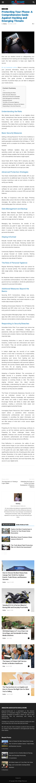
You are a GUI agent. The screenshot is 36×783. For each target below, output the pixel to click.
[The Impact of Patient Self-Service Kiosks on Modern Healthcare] (18, 656)
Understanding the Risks (9, 92)
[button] (3, 2)
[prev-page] (3, 553)
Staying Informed (7, 100)
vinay (4, 666)
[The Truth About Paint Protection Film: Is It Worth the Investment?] (6, 547)
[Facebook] (3, 27)
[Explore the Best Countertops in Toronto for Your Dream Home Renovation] (6, 531)
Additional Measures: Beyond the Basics (13, 104)
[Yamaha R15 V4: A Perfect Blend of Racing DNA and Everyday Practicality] (18, 600)
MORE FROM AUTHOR (22, 524)
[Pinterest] (11, 27)
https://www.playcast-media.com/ (18, 506)
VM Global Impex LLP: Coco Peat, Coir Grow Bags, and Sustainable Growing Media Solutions (15, 633)
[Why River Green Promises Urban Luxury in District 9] (6, 539)
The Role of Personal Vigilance (11, 102)
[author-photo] (18, 501)
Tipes (7, 6)
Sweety (5, 23)
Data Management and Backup (11, 98)
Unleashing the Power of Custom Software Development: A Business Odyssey (27, 484)
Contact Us (18, 778)
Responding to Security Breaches (12, 106)
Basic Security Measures (9, 94)
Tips (6, 8)
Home (3, 6)
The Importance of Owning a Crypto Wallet (10, 482)
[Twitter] (7, 27)
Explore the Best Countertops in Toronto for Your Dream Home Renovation (21, 531)
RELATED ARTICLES (8, 524)
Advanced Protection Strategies (11, 96)
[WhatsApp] (15, 27)
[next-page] (5, 553)
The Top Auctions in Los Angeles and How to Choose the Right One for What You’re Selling (16, 689)
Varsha (4, 582)
